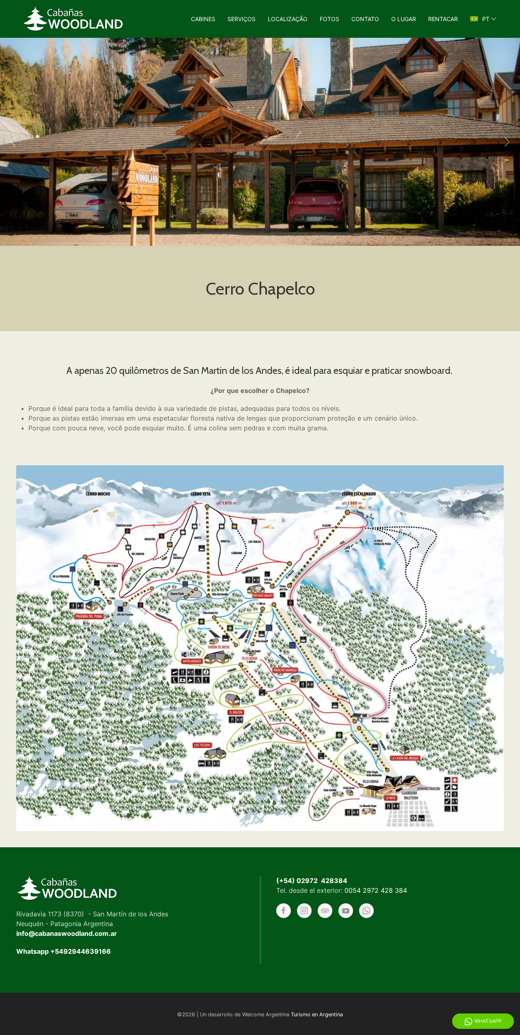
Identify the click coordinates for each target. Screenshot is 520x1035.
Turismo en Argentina (317, 1014)
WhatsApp (488, 1021)
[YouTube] (345, 910)
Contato (365, 18)
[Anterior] (13, 142)
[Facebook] (283, 910)
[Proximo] (507, 142)
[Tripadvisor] (325, 910)
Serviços (242, 18)
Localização (288, 18)
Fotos (329, 18)
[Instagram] (304, 910)
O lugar (403, 18)
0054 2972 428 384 (375, 890)
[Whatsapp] (366, 910)
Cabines (203, 18)
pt (486, 18)
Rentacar (443, 18)
